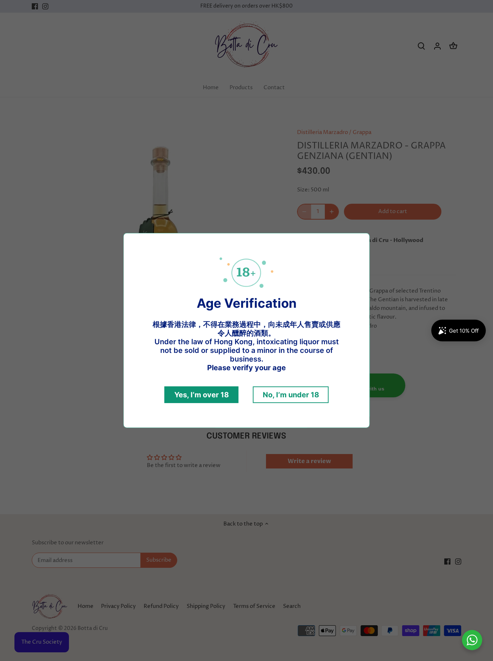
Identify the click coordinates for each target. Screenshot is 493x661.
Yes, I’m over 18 (201, 394)
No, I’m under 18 (291, 394)
